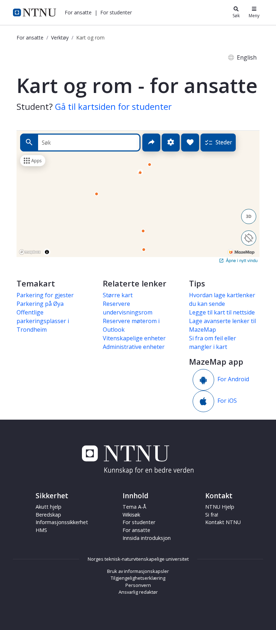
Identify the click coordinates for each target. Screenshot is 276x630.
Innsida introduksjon (147, 538)
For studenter (139, 522)
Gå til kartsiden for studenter (113, 106)
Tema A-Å (134, 506)
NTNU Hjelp (219, 506)
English (247, 57)
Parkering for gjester (45, 295)
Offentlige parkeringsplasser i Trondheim (43, 320)
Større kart (118, 295)
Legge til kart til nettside (222, 312)
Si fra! (211, 514)
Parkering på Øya (40, 304)
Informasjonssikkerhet (62, 522)
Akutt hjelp (48, 506)
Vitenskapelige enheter (134, 338)
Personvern (138, 585)
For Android (233, 379)
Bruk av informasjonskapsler (138, 571)
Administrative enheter (134, 347)
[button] (78, 12)
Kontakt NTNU (223, 522)
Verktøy (60, 37)
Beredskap (48, 514)
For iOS (227, 401)
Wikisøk (131, 514)
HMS (41, 530)
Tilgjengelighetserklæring (138, 578)
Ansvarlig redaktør (138, 592)
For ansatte (30, 37)
